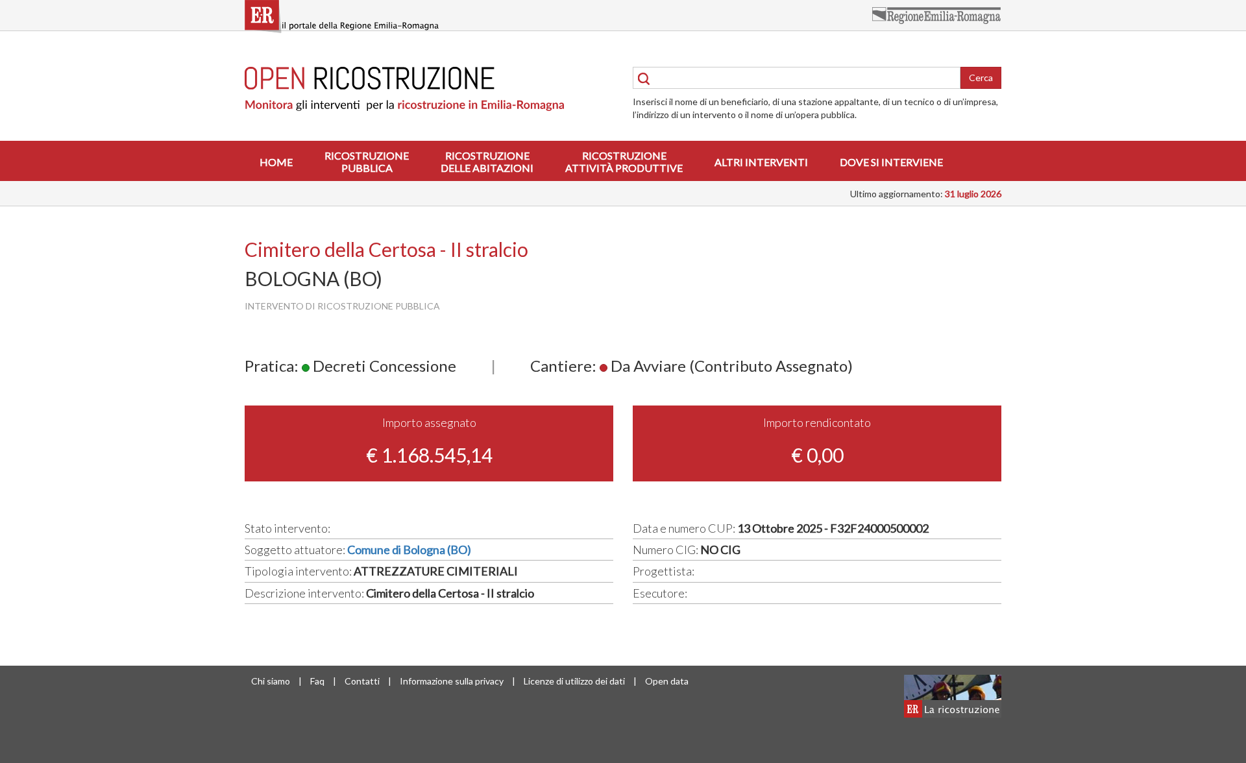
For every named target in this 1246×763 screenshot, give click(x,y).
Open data (667, 680)
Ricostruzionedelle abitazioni (487, 161)
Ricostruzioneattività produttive (624, 161)
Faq (317, 680)
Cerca (981, 77)
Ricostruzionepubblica (366, 161)
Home (276, 162)
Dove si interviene (891, 162)
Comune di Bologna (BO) (409, 549)
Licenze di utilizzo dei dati (574, 680)
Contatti (362, 680)
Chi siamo (270, 680)
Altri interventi (761, 162)
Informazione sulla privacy (452, 680)
